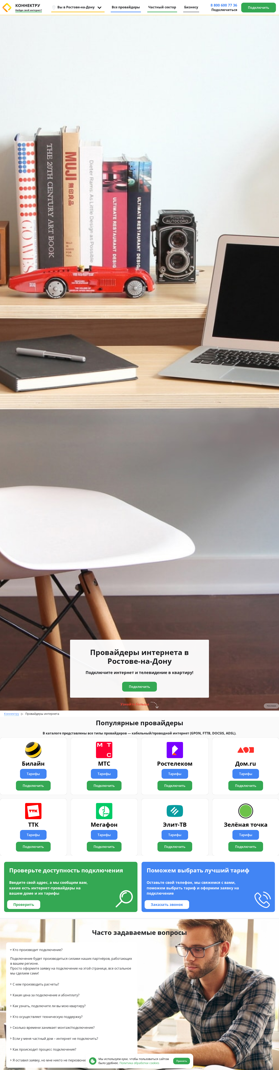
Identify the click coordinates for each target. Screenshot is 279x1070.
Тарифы (33, 774)
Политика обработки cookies (139, 1063)
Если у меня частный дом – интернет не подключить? (55, 1038)
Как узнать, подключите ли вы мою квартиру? (49, 1006)
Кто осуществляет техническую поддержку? (48, 1016)
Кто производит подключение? (37, 950)
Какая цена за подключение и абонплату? (46, 995)
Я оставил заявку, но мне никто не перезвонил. (50, 1060)
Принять (181, 1061)
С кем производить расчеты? (36, 984)
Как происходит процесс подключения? (44, 1049)
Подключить (33, 785)
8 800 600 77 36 (224, 5)
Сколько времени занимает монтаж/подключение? (54, 1027)
